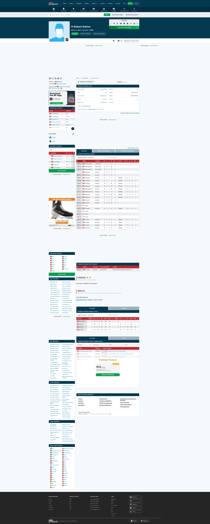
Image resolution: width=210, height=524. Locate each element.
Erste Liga (66, 459)
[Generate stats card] (120, 23)
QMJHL (53, 271)
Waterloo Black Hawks (67, 439)
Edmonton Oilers (54, 302)
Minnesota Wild (53, 308)
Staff (124, 338)
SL (52, 475)
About (112, 501)
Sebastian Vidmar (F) (56, 122)
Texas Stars (65, 368)
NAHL (65, 258)
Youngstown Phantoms (67, 441)
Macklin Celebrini (57, 159)
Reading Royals (65, 393)
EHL (53, 463)
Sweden (50, 499)
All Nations (51, 509)
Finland (50, 505)
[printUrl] (113, 40)
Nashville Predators (54, 312)
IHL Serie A (66, 450)
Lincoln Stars (53, 439)
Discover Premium (108, 374)
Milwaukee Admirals (67, 348)
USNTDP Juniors (66, 437)
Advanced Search (133, 14)
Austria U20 (98, 164)
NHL (67, 113)
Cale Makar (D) (54, 113)
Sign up (130, 3)
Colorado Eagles (54, 362)
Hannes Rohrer (86, 106)
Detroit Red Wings (54, 300)
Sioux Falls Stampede (67, 432)
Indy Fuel (52, 407)
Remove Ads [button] (153, 45)
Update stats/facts (86, 82)
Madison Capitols (66, 424)
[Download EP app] (62, 98)
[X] (53, 78)
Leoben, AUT (103, 95)
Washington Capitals (67, 310)
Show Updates (86, 33)
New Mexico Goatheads (67, 385)
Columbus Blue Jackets (55, 296)
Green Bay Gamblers (55, 437)
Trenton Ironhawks (66, 406)
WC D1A (54, 485)
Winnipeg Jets (65, 312)
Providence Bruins (66, 352)
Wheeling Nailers (66, 413)
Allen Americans (54, 387)
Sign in (136, 3)
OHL (53, 269)
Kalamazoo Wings (54, 411)
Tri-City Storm (65, 435)
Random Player (118, 14)
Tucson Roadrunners (67, 372)
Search (107, 14)
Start (77, 78)
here (110, 413)
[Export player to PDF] (127, 23)
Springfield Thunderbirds (65, 363)
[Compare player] (131, 23)
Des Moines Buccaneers (55, 430)
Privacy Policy (114, 505)
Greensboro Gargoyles (55, 400)
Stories (103, 3)
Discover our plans (124, 27)
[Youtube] (58, 78)
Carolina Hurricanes (55, 290)
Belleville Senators (54, 348)
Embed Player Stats (133, 148)
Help (112, 503)
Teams (71, 3)
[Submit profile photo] (134, 23)
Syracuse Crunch (66, 366)
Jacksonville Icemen (54, 409)
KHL (65, 260)
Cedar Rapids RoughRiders (53, 425)
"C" (90, 228)
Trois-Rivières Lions (66, 408)
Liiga (65, 264)
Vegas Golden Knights (67, 308)
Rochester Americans (67, 354)
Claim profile (100, 33)
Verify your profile (82, 413)
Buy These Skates (61, 222)
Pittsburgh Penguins (67, 292)
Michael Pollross (121, 269)
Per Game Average (104, 151)
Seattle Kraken (65, 296)
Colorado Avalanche (54, 294)
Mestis (53, 459)
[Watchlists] (114, 23)
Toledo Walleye (65, 404)
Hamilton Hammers (54, 366)
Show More (62, 170)
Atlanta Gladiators (54, 389)
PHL (65, 461)
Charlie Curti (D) (55, 124)
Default (84, 151)
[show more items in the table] (72, 128)
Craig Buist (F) (54, 119)
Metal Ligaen (55, 461)
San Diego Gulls (66, 358)
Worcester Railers (66, 417)
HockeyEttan (55, 454)
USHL (65, 256)
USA (50, 503)
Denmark (68, 124)
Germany (51, 507)
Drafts (93, 3)
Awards (110, 3)
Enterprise (113, 513)
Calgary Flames (53, 288)
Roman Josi (56, 164)
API (112, 509)
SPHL (53, 262)
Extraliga (66, 269)
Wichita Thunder (66, 415)
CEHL (65, 456)
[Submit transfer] (137, 23)
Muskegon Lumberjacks (68, 426)
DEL (53, 477)
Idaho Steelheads (54, 405)
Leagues (78, 3)
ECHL (67, 122)
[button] (134, 9)
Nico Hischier (56, 167)
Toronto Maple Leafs (67, 302)
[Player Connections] (117, 23)
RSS (112, 511)
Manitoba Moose (66, 346)
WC (53, 483)
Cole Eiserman (62, 86)
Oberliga (54, 481)
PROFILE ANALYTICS (132, 41)
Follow (75, 33)
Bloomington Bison (54, 391)
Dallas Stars (53, 298)
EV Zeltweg (103, 102)
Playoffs (120, 177)
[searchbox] (80, 14)
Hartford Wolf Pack (54, 368)
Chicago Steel (53, 428)
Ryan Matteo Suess (61, 83)
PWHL (65, 485)
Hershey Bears (53, 373)
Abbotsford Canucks (55, 344)
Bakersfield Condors (55, 346)
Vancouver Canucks (67, 306)
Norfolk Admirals (66, 387)
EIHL (65, 454)
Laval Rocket (53, 378)
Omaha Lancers (66, 428)
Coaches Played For (127, 151)
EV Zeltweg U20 (88, 164)
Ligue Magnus (67, 452)
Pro (124, 3)
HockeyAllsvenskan (56, 450)
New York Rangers (66, 286)
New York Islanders (66, 284)
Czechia (68, 116)
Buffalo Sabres (53, 286)
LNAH (65, 475)
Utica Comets (65, 374)
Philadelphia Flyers (66, 290)
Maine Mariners (54, 415)
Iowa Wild (52, 376)
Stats (64, 3)
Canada (50, 501)
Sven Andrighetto (57, 156)
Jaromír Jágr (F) (54, 116)
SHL (65, 262)
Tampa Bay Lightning (67, 300)
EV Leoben (77, 30)
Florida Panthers (54, 304)
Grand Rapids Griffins (55, 364)
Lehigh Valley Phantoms (68, 344)
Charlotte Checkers (54, 352)
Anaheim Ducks (54, 282)
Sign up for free (81, 300)
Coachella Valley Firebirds (54, 359)
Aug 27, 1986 (103, 89)
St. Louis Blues (65, 298)
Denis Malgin (56, 161)
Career (112, 515)
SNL (67, 119)
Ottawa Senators (66, 288)
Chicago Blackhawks (55, 292)
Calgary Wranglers (54, 350)
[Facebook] (50, 78)
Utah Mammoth (66, 304)
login (90, 300)
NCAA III (66, 473)
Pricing (118, 3)
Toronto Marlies (66, 370)
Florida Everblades (54, 395)
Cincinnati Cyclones (54, 393)
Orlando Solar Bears (67, 389)
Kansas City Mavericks (55, 413)
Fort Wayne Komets (54, 397)
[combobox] (80, 14)
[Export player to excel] (124, 23)
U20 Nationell (55, 452)
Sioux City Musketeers (67, 430)
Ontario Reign (65, 350)
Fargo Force (53, 435)
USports (66, 477)
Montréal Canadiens (55, 310)
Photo (112, 507)
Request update (134, 113)
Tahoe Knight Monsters (67, 402)
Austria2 (97, 172)
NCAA (53, 264)
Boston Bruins (53, 284)
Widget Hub (113, 499)
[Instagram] (55, 78)
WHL (53, 266)
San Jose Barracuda (66, 360)
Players (92, 338)
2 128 (121, 41)
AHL (53, 258)
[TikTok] (61, 78)
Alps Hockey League (69, 448)
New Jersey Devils (66, 282)
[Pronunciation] (110, 23)
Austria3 (97, 186)
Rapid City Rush (66, 391)
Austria (104, 99)
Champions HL (55, 465)
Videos (87, 3)
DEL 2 (53, 479)
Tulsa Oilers (65, 411)
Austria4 (85, 30)
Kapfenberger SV (88, 189)
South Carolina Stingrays (65, 399)
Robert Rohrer (92, 109)
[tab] (84, 151)
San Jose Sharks (66, 294)
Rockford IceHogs (66, 356)
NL (64, 266)
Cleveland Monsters (54, 356)
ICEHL (53, 487)
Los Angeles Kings (54, 306)
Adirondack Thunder (55, 385)
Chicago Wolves (53, 354)
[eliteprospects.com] (53, 3)
